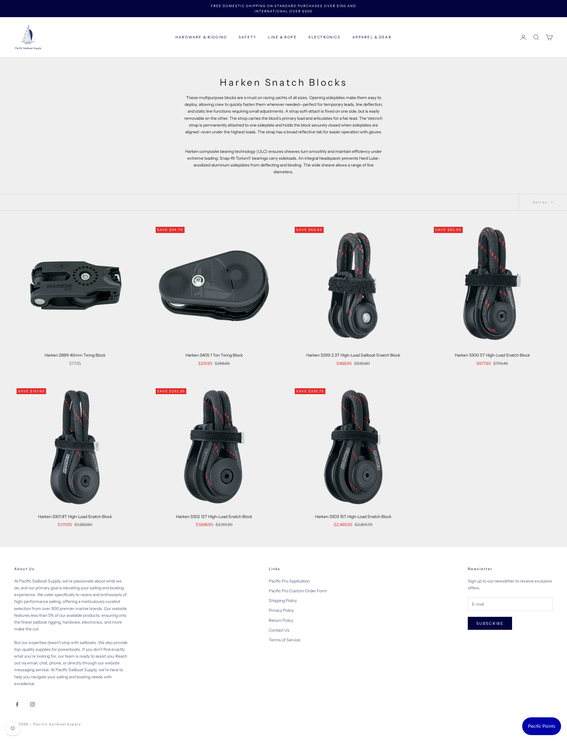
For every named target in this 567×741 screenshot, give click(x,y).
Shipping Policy (283, 600)
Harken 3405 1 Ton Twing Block (214, 355)
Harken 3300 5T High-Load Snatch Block (492, 355)
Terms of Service (284, 640)
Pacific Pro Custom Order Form (298, 590)
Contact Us (279, 630)
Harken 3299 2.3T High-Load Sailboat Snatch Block (353, 355)
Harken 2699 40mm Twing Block (75, 355)
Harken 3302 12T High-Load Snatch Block (214, 516)
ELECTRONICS (324, 37)
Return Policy (281, 620)
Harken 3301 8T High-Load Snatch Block (75, 516)
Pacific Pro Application (289, 581)
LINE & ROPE (282, 37)
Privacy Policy (281, 610)
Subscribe (490, 623)
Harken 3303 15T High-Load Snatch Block (353, 516)
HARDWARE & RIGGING (201, 37)
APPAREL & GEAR (372, 37)
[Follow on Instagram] (32, 704)
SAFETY (247, 37)
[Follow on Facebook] (17, 704)
